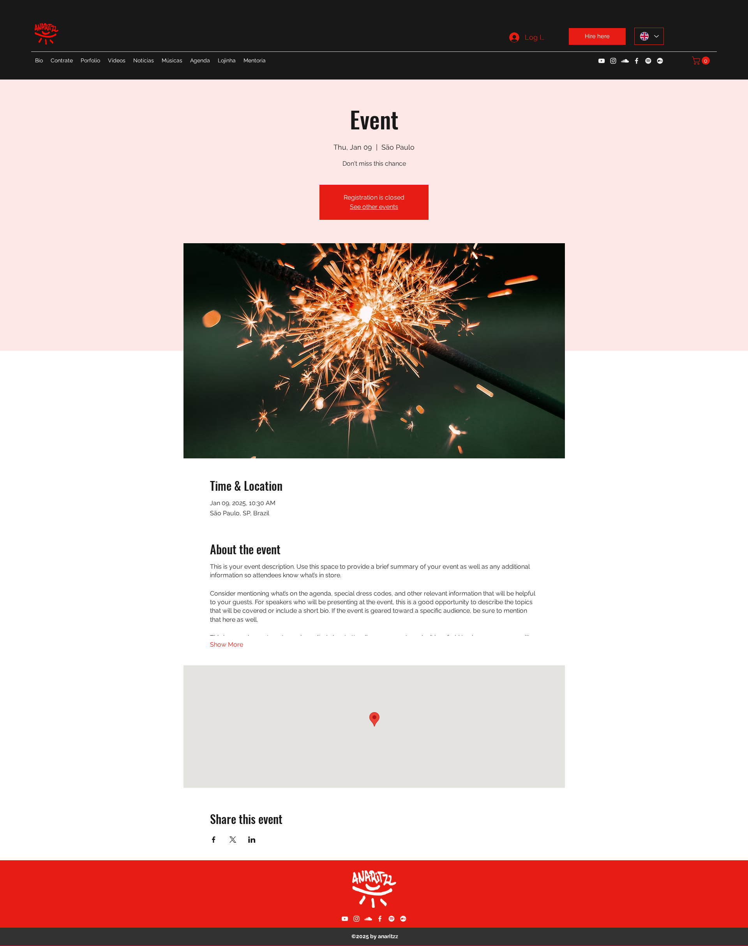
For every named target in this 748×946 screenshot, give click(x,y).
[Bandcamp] (660, 61)
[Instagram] (613, 61)
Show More (226, 644)
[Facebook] (636, 61)
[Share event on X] (232, 839)
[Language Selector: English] (649, 36)
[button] (702, 61)
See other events (374, 206)
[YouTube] (601, 61)
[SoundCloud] (625, 61)
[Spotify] (648, 61)
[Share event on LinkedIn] (252, 839)
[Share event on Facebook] (213, 839)
